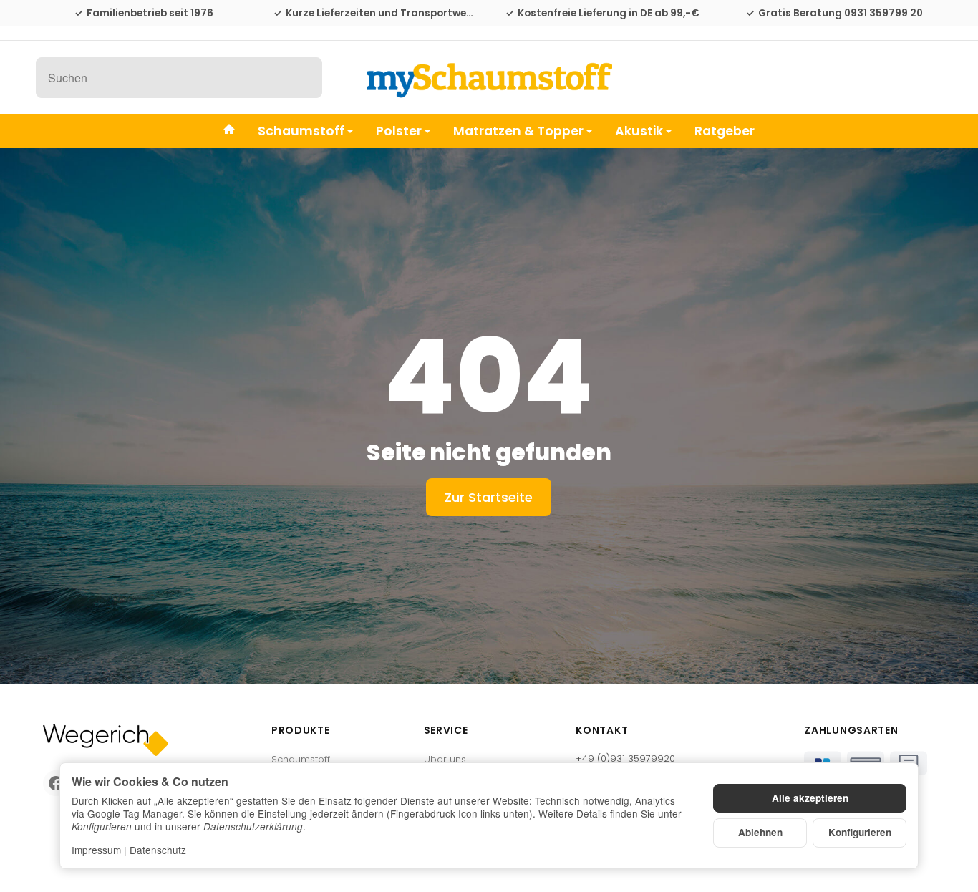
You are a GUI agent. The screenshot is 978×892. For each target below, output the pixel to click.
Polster (399, 130)
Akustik (639, 130)
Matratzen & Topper (518, 130)
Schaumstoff (301, 130)
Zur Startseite (489, 497)
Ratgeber (724, 130)
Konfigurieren (859, 832)
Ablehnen (760, 832)
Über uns (445, 759)
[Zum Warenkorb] (929, 77)
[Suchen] (304, 77)
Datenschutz (158, 850)
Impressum (96, 850)
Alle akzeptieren (810, 798)
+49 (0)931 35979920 (625, 758)
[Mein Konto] (894, 77)
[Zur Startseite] (489, 77)
